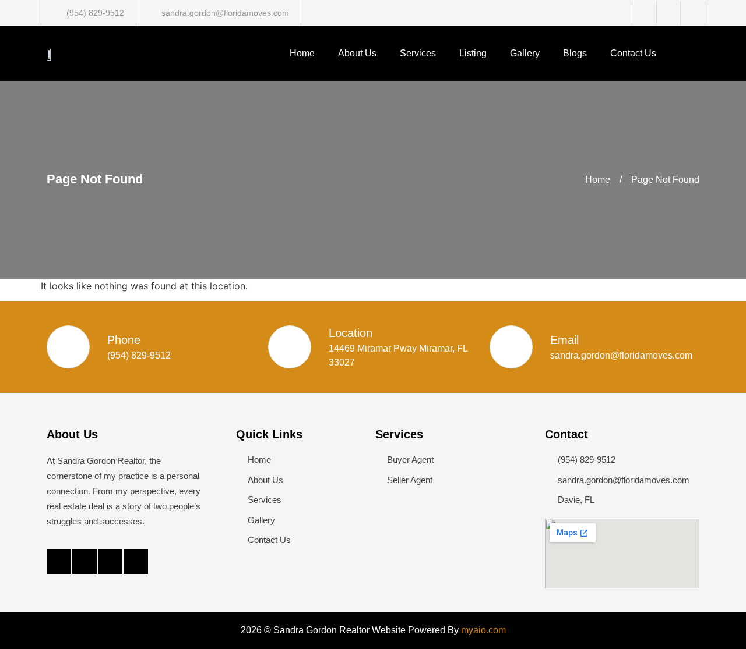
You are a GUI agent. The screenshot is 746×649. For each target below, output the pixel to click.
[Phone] (68, 346)
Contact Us (633, 53)
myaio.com (483, 630)
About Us (357, 53)
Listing (473, 53)
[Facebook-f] (59, 561)
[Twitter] (84, 561)
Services (418, 53)
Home (302, 53)
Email (564, 340)
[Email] (511, 346)
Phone (123, 340)
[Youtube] (136, 561)
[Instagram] (110, 561)
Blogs (575, 53)
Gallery (525, 53)
